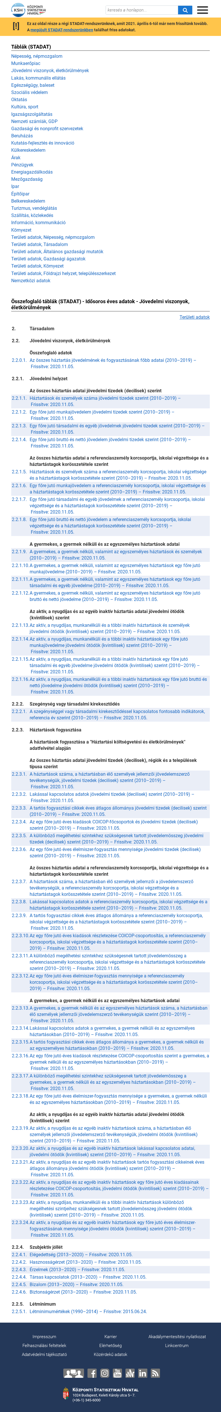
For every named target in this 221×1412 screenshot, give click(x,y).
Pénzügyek (22, 165)
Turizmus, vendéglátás (34, 208)
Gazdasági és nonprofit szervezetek (47, 128)
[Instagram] (104, 1373)
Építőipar (20, 194)
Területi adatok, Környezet (37, 266)
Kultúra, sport (24, 106)
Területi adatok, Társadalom (39, 244)
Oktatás (19, 99)
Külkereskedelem (28, 150)
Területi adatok (195, 317)
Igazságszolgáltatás (31, 114)
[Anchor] (130, 1373)
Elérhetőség (110, 1345)
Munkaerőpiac (25, 63)
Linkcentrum (176, 1345)
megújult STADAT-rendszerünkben (62, 30)
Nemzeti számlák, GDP (34, 121)
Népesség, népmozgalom (36, 56)
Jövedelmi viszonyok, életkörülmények (50, 70)
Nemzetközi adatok (30, 280)
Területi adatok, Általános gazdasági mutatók (57, 251)
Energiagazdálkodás (32, 172)
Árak (15, 157)
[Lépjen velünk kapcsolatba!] (73, 1373)
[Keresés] (185, 10)
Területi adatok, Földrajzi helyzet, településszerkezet (63, 273)
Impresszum (44, 1336)
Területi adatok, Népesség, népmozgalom (53, 237)
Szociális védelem (29, 92)
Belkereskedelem (28, 201)
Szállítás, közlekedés (32, 215)
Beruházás (22, 136)
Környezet (21, 230)
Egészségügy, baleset (32, 85)
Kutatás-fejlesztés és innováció (42, 143)
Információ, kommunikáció (38, 222)
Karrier (110, 1336)
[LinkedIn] (142, 1373)
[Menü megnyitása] (202, 10)
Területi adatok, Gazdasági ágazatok (48, 259)
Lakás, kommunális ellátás (38, 78)
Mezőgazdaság (27, 179)
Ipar (15, 186)
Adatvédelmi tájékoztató (44, 1354)
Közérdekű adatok (110, 1354)
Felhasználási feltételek (44, 1345)
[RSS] (155, 1373)
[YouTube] (117, 1373)
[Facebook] (92, 1373)
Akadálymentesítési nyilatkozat (177, 1336)
